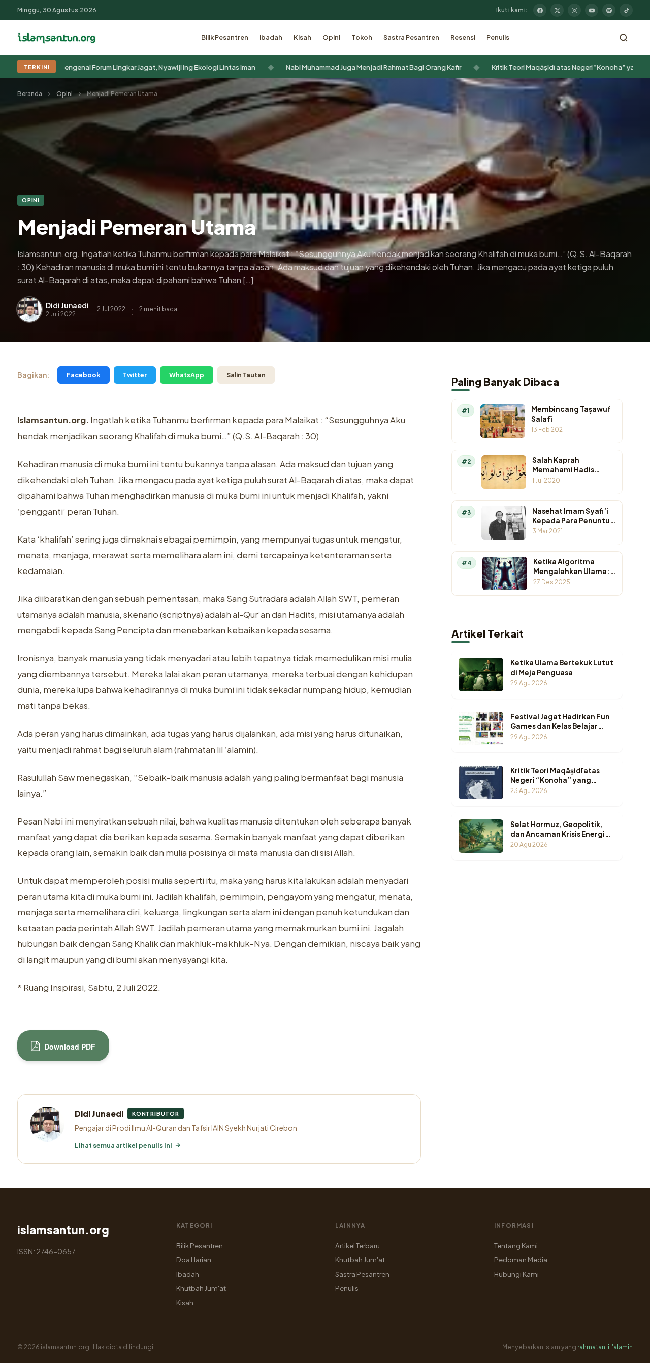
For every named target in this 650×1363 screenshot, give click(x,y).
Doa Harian (193, 1259)
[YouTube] (591, 10)
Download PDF (68, 1046)
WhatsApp (186, 375)
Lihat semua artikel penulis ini (123, 1145)
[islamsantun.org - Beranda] (56, 37)
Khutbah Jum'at (201, 1288)
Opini (331, 37)
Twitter (135, 375)
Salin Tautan (246, 375)
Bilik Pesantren (224, 37)
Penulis (497, 37)
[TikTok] (626, 10)
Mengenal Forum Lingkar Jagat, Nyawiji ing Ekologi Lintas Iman (127, 66)
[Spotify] (608, 10)
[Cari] (623, 37)
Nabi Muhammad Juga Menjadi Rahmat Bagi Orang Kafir (343, 66)
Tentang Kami (516, 1245)
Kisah (302, 37)
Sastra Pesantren (411, 37)
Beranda (29, 94)
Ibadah (270, 37)
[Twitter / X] (557, 10)
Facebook (84, 375)
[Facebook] (539, 10)
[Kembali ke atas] (624, 1348)
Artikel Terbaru (357, 1245)
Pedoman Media (520, 1259)
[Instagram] (574, 10)
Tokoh (361, 37)
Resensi (462, 37)
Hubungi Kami (516, 1274)
